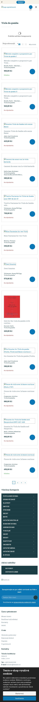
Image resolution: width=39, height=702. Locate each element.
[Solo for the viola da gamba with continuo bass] (19, 306)
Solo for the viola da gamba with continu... (17, 322)
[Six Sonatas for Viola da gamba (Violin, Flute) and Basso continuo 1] (19, 350)
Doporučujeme (11, 572)
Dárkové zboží (9, 499)
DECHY (5, 513)
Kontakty (4, 622)
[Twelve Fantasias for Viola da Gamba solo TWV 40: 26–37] (19, 197)
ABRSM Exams (8, 527)
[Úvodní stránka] (8, 7)
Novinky (9, 568)
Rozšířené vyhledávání (9, 619)
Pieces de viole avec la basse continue (19, 459)
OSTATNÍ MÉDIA (9, 548)
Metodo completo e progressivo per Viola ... (18, 62)
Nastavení (19, 693)
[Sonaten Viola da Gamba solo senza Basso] (19, 125)
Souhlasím (19, 698)
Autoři (3, 625)
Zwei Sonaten (9, 268)
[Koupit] (32, 71)
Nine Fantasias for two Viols (15, 236)
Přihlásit (36, 597)
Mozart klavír (6, 616)
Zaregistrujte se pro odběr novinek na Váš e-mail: (19, 590)
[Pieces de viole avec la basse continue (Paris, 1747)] (19, 385)
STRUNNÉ (6, 510)
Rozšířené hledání (21, 2)
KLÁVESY (6, 503)
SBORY (5, 534)
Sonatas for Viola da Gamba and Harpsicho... (16, 428)
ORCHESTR (7, 545)
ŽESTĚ (5, 517)
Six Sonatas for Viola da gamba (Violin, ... (19, 357)
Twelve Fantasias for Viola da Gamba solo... (19, 204)
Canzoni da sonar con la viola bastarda (19, 166)
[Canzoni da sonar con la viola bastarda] (19, 160)
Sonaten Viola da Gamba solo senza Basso (18, 132)
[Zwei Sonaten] (19, 264)
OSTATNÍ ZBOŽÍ (8, 551)
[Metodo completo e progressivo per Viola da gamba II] (19, 90)
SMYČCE (6, 506)
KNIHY (5, 538)
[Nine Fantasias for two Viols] (19, 231)
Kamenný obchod (7, 638)
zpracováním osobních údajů (25, 602)
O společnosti (6, 644)
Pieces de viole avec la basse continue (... (19, 392)
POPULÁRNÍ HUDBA (10, 496)
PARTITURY (7, 541)
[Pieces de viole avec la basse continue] (19, 454)
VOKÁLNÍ (6, 531)
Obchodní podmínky (8, 635)
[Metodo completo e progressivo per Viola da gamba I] (19, 55)
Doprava (4, 641)
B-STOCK (6, 555)
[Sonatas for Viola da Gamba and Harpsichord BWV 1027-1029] (19, 421)
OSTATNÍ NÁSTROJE (10, 520)
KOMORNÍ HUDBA (9, 524)
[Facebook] (2, 2)
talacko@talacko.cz (13, 665)
